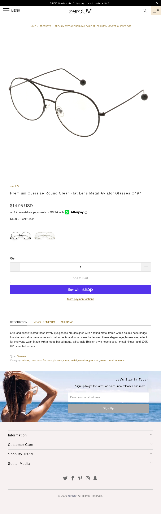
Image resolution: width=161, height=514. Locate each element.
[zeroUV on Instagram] (88, 478)
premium (94, 360)
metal (74, 360)
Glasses (21, 356)
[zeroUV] (80, 10)
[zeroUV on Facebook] (73, 478)
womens (120, 360)
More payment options (80, 299)
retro (103, 360)
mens (66, 360)
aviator (25, 360)
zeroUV (14, 186)
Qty (12, 258)
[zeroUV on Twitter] (65, 478)
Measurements (44, 322)
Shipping (67, 322)
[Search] (146, 10)
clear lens (36, 360)
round (110, 360)
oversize (83, 360)
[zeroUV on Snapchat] (95, 478)
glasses (57, 360)
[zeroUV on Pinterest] (80, 478)
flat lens (47, 360)
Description (18, 322)
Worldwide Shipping (67, 3)
